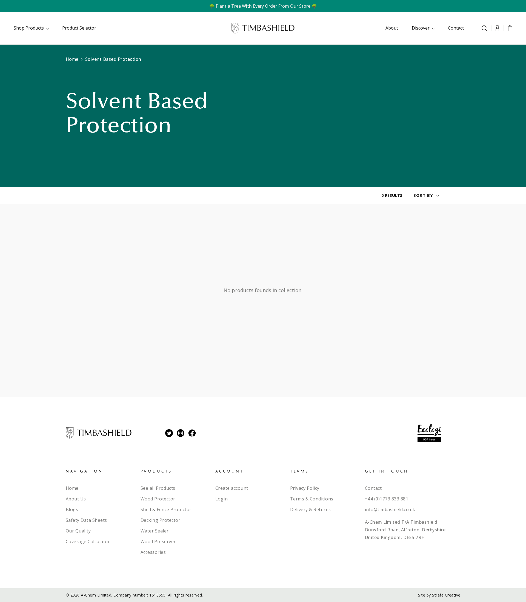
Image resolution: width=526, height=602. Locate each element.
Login (221, 499)
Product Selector (79, 28)
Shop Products (29, 28)
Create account (231, 488)
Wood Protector (158, 499)
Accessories (153, 552)
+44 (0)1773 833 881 (386, 499)
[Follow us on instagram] (180, 433)
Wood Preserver (158, 541)
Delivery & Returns (310, 509)
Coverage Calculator (88, 541)
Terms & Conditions (311, 499)
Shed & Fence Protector (166, 509)
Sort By (423, 195)
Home (72, 59)
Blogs (72, 509)
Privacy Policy (304, 488)
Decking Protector (161, 520)
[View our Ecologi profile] (429, 433)
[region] (263, 6)
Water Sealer (155, 531)
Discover (421, 28)
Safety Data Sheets (86, 520)
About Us (76, 499)
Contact (456, 28)
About (391, 28)
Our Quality (78, 531)
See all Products (158, 488)
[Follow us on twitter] (169, 433)
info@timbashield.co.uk (390, 509)
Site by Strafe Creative (439, 595)
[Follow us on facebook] (192, 433)
